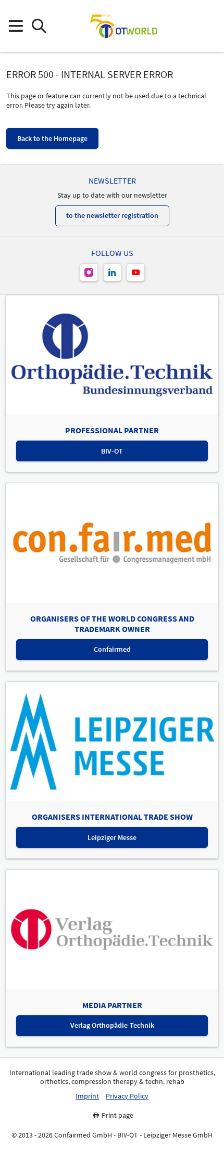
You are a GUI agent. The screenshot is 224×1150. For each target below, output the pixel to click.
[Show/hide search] (39, 26)
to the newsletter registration (112, 215)
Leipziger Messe (112, 837)
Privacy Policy (127, 1096)
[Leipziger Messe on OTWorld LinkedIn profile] (112, 272)
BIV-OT (112, 451)
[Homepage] (123, 26)
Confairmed (112, 649)
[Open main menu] (15, 26)
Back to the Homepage (52, 138)
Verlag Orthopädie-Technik (112, 1025)
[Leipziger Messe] (209, 26)
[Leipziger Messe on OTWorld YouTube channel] (136, 272)
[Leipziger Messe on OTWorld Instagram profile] (89, 272)
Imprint (87, 1096)
